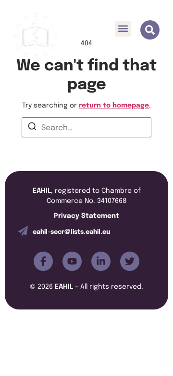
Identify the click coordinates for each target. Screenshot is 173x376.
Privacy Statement (86, 214)
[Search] (32, 128)
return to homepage (114, 104)
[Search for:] (86, 127)
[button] (123, 29)
